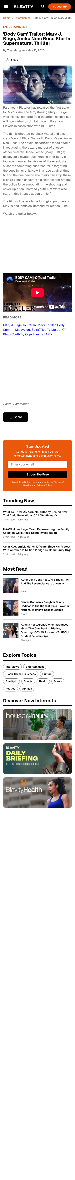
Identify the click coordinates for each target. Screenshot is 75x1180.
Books (58, 681)
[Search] (43, 6)
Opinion (27, 688)
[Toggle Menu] (6, 6)
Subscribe (60, 6)
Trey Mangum (16, 50)
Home (6, 18)
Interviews (12, 666)
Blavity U (11, 681)
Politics (10, 688)
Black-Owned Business (21, 674)
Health (43, 681)
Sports (28, 681)
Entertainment (22, 18)
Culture (47, 674)
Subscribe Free (37, 474)
